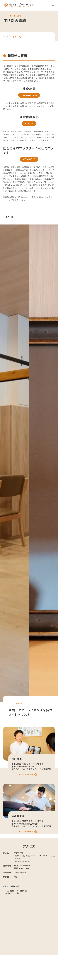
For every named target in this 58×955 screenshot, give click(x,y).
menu (53, 5)
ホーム (6, 37)
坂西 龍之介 (18, 816)
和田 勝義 (17, 758)
